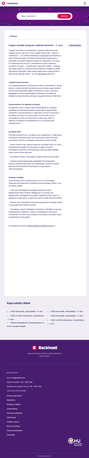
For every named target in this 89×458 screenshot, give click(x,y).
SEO (33, 135)
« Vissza (13, 36)
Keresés (64, 16)
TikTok (38, 58)
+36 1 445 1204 (35, 386)
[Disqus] (45, 261)
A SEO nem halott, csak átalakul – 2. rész (67, 316)
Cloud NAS (11, 435)
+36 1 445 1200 (26, 382)
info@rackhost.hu (18, 378)
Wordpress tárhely (14, 404)
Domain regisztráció (14, 396)
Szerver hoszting (13, 426)
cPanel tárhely (12, 409)
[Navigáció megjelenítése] (85, 3)
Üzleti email (11, 417)
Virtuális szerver (13, 422)
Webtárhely (11, 400)
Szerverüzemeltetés (14, 431)
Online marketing (75, 45)
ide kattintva (42, 74)
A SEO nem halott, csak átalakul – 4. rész (26, 311)
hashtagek (12, 93)
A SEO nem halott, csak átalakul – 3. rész (67, 311)
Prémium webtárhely (14, 413)
